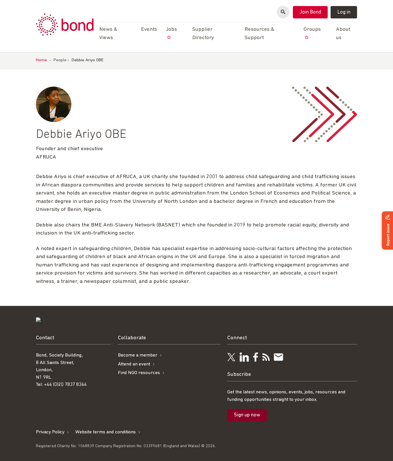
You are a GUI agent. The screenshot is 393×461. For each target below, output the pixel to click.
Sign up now (247, 415)
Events (149, 29)
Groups (312, 29)
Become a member (137, 355)
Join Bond (310, 12)
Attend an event (134, 364)
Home (41, 60)
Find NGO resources (139, 372)
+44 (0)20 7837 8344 (65, 384)
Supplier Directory (203, 34)
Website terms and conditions (105, 432)
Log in (343, 12)
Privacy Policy (50, 432)
